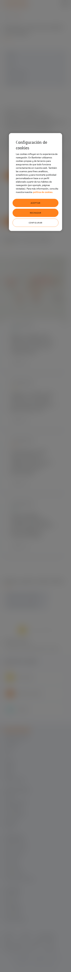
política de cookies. (43, 192)
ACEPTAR (35, 203)
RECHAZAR (35, 213)
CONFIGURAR (35, 223)
